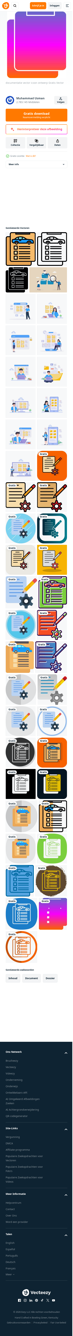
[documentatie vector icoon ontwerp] (21, 255)
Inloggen (55, 5)
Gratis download (36, 115)
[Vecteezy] (5, 5)
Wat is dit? (31, 155)
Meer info (14, 170)
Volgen (60, 102)
